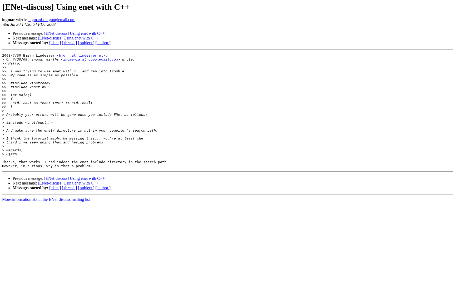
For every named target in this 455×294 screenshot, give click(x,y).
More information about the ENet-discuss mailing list (46, 199)
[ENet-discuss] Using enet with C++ (74, 33)
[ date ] (55, 43)
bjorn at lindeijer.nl (81, 55)
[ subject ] (86, 43)
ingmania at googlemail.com (51, 19)
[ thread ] (69, 43)
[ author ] (103, 43)
